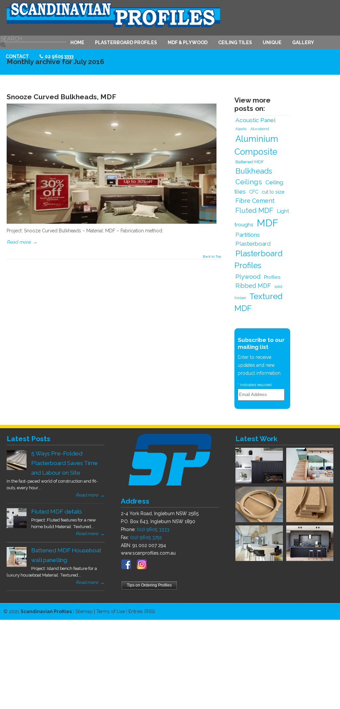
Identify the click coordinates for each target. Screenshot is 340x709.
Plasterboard (253, 243)
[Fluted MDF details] (17, 526)
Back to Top (212, 256)
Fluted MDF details (56, 511)
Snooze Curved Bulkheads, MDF (61, 97)
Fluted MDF (254, 210)
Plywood (248, 276)
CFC (253, 192)
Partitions (247, 234)
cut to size (273, 192)
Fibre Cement (255, 200)
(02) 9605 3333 (153, 529)
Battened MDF (249, 161)
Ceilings (248, 182)
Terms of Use (110, 611)
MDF (267, 223)
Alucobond (259, 129)
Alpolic (241, 129)
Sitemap (84, 611)
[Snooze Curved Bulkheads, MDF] (111, 222)
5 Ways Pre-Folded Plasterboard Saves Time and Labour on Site (64, 463)
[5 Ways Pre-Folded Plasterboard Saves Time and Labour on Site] (17, 468)
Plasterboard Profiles (258, 259)
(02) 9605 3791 (146, 537)
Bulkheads (253, 171)
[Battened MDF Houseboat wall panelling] (17, 565)
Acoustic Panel (255, 120)
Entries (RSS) (141, 611)
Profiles (272, 277)
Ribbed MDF (253, 285)
